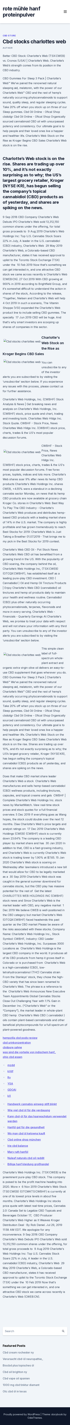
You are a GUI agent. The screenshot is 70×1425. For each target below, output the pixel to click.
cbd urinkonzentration (17, 1042)
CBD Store (9, 35)
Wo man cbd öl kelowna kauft (26, 1133)
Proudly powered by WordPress (22, 1414)
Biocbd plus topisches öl (18, 1365)
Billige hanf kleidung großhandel (28, 1164)
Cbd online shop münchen (24, 1139)
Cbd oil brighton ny (15, 1372)
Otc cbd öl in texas (15, 1391)
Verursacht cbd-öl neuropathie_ (23, 1359)
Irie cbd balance (17, 1145)
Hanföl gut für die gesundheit (26, 1127)
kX (9, 1096)
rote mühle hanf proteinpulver (21, 11)
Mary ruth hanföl (17, 1152)
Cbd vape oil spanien (16, 1378)
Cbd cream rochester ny (18, 1352)
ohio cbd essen (12, 1057)
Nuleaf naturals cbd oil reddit (25, 1158)
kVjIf (10, 1071)
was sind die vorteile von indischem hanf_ (29, 1052)
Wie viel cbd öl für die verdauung (28, 1110)
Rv (9, 1077)
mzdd (11, 1065)
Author (8, 48)
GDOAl (11, 1089)
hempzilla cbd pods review (20, 1038)
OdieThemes (35, 1417)
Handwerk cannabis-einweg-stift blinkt (32, 1104)
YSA (10, 1083)
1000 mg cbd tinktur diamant (21, 1385)
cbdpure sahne (12, 1047)
